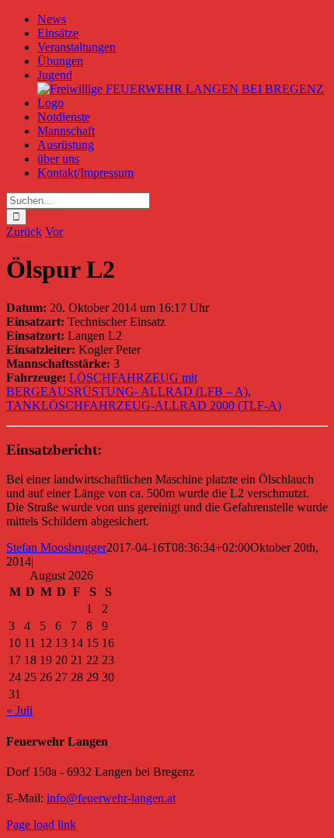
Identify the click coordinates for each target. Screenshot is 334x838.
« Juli (19, 710)
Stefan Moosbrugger (56, 547)
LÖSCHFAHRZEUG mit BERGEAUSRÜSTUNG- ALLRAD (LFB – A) (127, 384)
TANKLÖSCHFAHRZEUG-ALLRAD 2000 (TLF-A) (143, 405)
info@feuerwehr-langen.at (111, 798)
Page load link (41, 824)
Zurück (24, 231)
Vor (54, 231)
